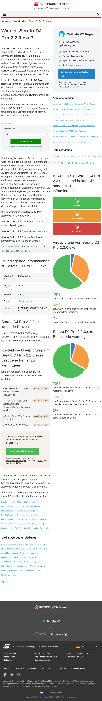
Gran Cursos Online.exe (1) (31, 506)
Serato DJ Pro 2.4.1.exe (85, 104)
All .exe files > (8, 582)
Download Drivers (42, 660)
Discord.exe (18, 557)
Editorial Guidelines (77, 668)
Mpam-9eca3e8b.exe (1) (38, 519)
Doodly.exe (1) (7, 528)
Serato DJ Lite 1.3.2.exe (85, 115)
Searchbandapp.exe (9, 553)
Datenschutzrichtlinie (37, 146)
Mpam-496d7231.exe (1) (27, 502)
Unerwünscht (77, 219)
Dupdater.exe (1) (8, 502)
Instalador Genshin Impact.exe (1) (15, 524)
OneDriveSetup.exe (33, 570)
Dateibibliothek (19, 21)
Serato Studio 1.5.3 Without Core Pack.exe (71, 136)
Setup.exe (43, 549)
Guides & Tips (9, 657)
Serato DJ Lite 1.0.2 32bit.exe (65, 126)
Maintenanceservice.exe (11, 544)
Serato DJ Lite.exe (87, 126)
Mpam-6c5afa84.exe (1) (38, 528)
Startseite (5, 21)
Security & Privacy (74, 657)
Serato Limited (25, 301)
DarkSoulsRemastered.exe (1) (14, 519)
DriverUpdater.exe (9, 566)
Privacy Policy (18, 668)
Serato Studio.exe (60, 120)
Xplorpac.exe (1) (39, 524)
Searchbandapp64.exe (29, 553)
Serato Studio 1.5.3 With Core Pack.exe (69, 131)
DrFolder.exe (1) (8, 511)
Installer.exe (20, 549)
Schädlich (76, 232)
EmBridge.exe (84, 142)
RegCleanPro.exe (8, 575)
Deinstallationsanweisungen (22, 146)
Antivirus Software (42, 653)
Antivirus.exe (31, 549)
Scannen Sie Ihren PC (22, 451)
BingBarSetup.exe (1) (10, 515)
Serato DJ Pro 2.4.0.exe (63, 104)
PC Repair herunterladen (75, 72)
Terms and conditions (36, 668)
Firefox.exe (28, 544)
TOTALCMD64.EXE (9, 562)
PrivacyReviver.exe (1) (26, 511)
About (51, 668)
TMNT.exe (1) (21, 528)
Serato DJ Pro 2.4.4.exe (63, 109)
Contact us (61, 668)
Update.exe (6, 557)
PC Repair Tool (9, 653)
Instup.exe (22, 566)
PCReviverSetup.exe (37, 566)
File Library (7, 660)
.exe (39, 231)
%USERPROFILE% (12, 246)
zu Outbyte (12, 146)
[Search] (98, 15)
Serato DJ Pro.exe (82, 109)
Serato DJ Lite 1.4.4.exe (63, 115)
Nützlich (76, 206)
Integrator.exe (40, 544)
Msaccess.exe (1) (28, 515)
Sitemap (6, 668)
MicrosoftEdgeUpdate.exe (12, 570)
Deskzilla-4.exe (30, 557)
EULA (30, 146)
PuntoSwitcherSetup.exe (29, 562)
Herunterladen (26, 141)
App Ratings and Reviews (46, 657)
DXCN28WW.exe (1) (9, 506)
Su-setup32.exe (59, 142)
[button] (51, 14)
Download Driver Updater (77, 653)
